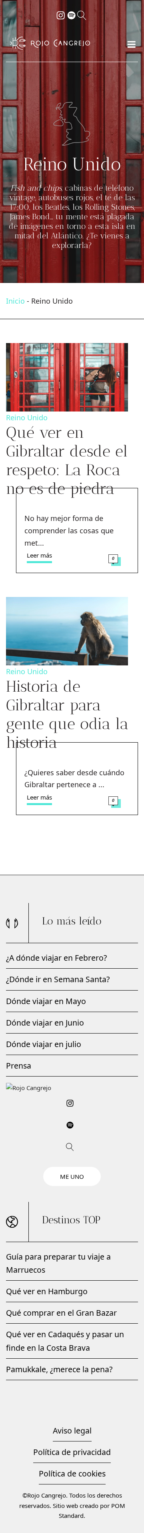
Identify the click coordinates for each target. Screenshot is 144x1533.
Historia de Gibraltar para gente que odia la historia (67, 714)
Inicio (15, 301)
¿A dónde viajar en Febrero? (56, 957)
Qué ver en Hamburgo (47, 1291)
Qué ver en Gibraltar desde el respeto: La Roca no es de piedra (67, 460)
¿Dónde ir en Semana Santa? (58, 979)
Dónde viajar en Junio (45, 1022)
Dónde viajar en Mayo (46, 1001)
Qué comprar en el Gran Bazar (61, 1312)
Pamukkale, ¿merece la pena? (59, 1369)
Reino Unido (27, 417)
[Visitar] (61, 14)
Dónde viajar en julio (43, 1044)
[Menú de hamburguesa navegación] (131, 43)
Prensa (18, 1065)
